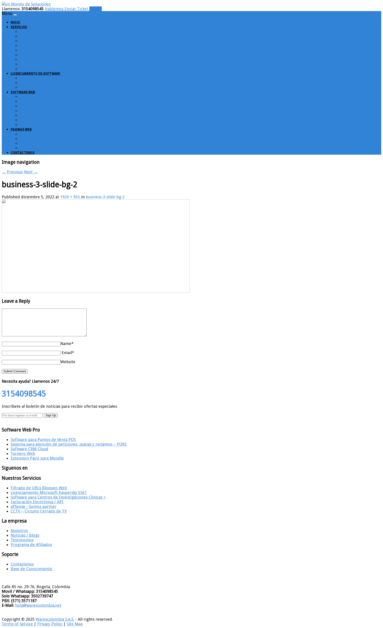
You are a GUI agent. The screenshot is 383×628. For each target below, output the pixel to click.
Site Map (75, 624)
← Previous (12, 172)
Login (95, 8)
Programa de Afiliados (31, 544)
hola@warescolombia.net (38, 605)
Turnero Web (32, 96)
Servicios (19, 27)
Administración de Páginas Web (49, 133)
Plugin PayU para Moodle (43, 124)
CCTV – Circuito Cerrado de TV (48, 68)
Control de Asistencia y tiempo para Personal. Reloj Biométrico (78, 36)
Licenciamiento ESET (38, 78)
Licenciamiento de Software (35, 73)
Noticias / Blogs (25, 535)
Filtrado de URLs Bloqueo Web (48, 45)
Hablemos (54, 8)
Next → (31, 172)
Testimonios (22, 540)
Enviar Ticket (76, 8)
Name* (67, 343)
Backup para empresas (40, 40)
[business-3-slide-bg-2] (96, 291)
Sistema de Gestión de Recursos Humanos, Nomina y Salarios (76, 115)
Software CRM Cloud (29, 449)
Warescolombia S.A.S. (55, 619)
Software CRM (32, 119)
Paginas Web (21, 129)
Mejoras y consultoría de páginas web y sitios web (65, 138)
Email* (68, 352)
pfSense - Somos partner (34, 506)
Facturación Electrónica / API (37, 501)
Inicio (15, 22)
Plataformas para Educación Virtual (52, 143)
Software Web (23, 92)
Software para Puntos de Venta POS (52, 110)
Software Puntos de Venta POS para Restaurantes (65, 105)
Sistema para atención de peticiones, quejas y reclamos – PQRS (77, 101)
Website (68, 361)
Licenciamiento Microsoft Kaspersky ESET (49, 492)
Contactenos (23, 152)
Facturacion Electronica (41, 54)
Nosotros (19, 530)
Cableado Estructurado (40, 31)
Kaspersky (29, 87)
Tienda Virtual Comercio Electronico (53, 147)
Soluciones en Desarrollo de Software (54, 59)
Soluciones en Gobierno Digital (48, 64)
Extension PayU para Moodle (37, 458)
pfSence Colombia (36, 50)
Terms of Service (18, 624)
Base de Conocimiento (31, 568)
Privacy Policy (50, 624)
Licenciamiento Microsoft (43, 82)
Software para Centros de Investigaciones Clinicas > (58, 497)
